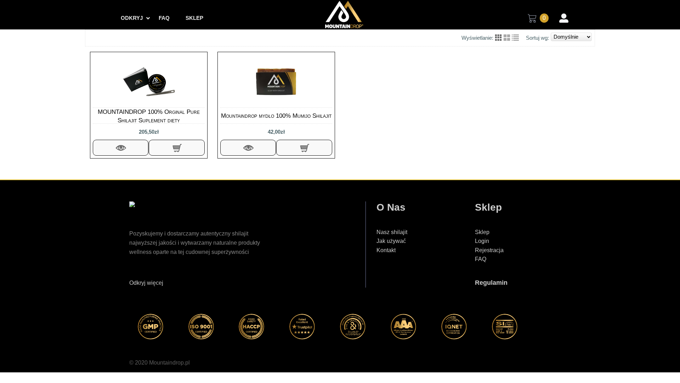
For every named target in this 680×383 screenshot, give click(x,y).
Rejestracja (489, 250)
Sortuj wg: (537, 38)
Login (482, 241)
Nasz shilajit (391, 232)
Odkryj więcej (146, 283)
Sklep (194, 18)
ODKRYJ (132, 18)
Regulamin (491, 282)
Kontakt (386, 250)
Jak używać (391, 241)
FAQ (164, 18)
